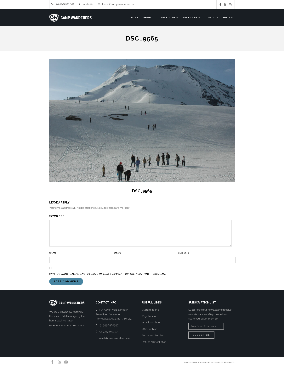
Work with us (149, 329)
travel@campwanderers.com (119, 4)
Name (54, 253)
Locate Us (87, 4)
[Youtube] (225, 5)
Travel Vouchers (151, 322)
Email (118, 253)
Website (183, 253)
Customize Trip (150, 309)
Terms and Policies (152, 335)
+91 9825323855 (64, 4)
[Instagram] (230, 5)
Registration (149, 316)
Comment (56, 216)
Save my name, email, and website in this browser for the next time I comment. (107, 274)
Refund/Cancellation (154, 342)
